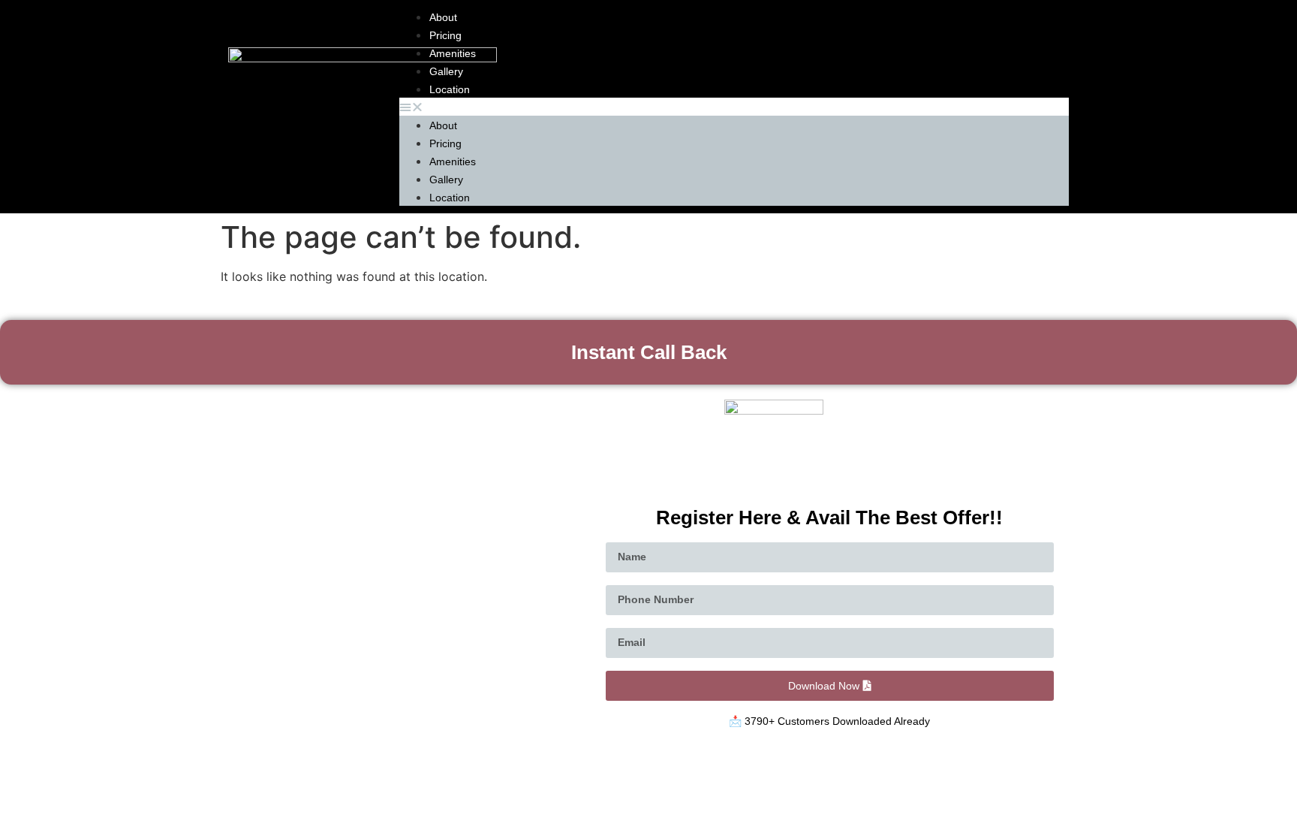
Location (449, 89)
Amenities (452, 53)
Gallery (446, 71)
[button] (734, 107)
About (443, 17)
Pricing (445, 35)
